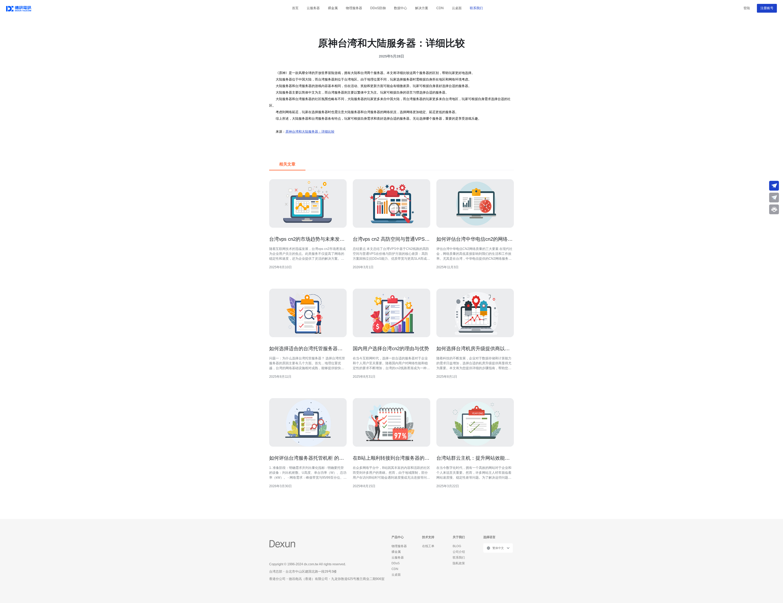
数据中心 (400, 8)
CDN (440, 8)
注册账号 (766, 8)
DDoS (396, 563)
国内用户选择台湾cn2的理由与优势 (391, 348)
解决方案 (421, 8)
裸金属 (333, 8)
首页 (295, 8)
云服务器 (313, 8)
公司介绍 (459, 551)
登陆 (746, 8)
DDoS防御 (378, 8)
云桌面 (457, 8)
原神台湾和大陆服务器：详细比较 (309, 131)
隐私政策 (459, 563)
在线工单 (428, 546)
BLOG (457, 546)
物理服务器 (354, 8)
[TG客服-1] (774, 186)
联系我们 (476, 8)
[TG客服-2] (774, 197)
